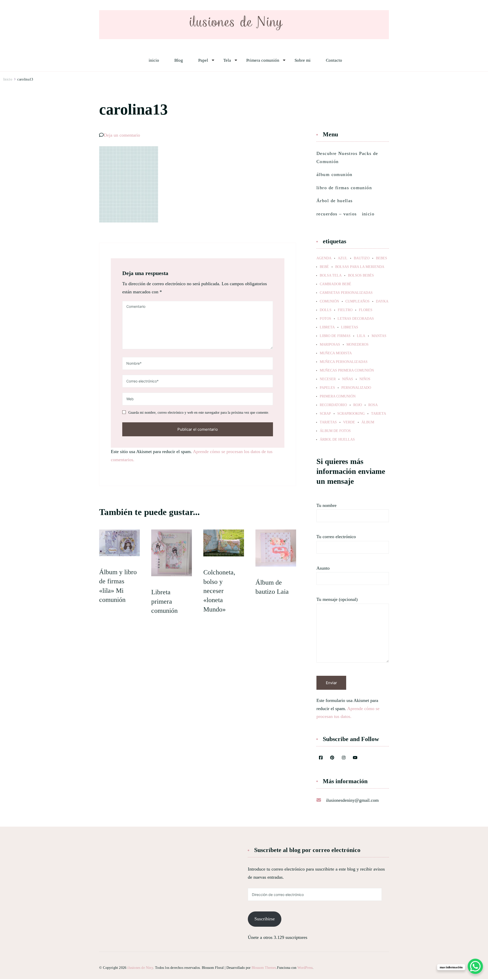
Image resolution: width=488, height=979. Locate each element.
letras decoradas (356, 318)
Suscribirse (264, 918)
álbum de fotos (335, 431)
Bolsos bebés (361, 275)
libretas (349, 327)
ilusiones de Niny (140, 968)
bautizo (362, 258)
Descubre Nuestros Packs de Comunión (347, 157)
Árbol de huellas (334, 200)
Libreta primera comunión (164, 601)
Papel (203, 60)
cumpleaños (357, 301)
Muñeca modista (336, 353)
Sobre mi (303, 60)
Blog (178, 60)
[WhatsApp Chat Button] (475, 966)
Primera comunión (262, 60)
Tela (227, 60)
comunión (329, 301)
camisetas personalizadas (346, 293)
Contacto (334, 60)
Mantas (379, 336)
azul (342, 258)
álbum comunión (334, 174)
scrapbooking (351, 413)
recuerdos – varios (336, 213)
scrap (325, 413)
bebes (381, 258)
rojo (357, 405)
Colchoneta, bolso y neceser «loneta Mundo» (219, 591)
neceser (328, 379)
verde (349, 422)
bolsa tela (331, 275)
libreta (327, 327)
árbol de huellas (337, 439)
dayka (382, 301)
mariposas (330, 344)
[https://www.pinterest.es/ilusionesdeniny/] (332, 758)
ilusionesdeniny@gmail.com (352, 800)
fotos (325, 318)
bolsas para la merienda (359, 267)
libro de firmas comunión (344, 187)
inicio (154, 60)
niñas (347, 379)
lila (361, 336)
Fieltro (345, 310)
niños (364, 379)
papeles (327, 388)
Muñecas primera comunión (347, 370)
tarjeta (378, 413)
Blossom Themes (264, 968)
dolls (325, 310)
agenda (323, 258)
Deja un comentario (122, 135)
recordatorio (333, 405)
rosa (373, 405)
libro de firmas (335, 336)
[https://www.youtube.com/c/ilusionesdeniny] (355, 758)
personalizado (356, 388)
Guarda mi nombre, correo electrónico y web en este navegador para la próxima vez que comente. (198, 412)
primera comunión (338, 396)
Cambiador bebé (335, 284)
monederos (357, 344)
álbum (367, 422)
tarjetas (328, 422)
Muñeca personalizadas (344, 362)
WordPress (305, 968)
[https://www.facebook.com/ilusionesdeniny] (321, 758)
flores (365, 310)
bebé (324, 267)
